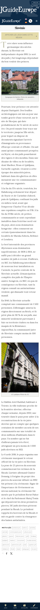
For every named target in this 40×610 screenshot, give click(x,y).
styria (18, 549)
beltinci (25, 528)
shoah (12, 549)
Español (35, 5)
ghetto (4, 536)
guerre (11, 536)
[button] (20, 36)
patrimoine (5, 545)
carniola (4, 532)
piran (24, 545)
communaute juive (15, 532)
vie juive (34, 549)
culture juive (27, 532)
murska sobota (31, 540)
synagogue (26, 549)
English (35, 2)
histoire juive (20, 536)
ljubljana (4, 540)
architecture (16, 528)
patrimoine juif (16, 545)
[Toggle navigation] (36, 21)
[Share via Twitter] (11, 553)
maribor (12, 540)
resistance (5, 549)
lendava (33, 536)
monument (20, 540)
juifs (27, 536)
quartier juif (32, 545)
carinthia (32, 528)
